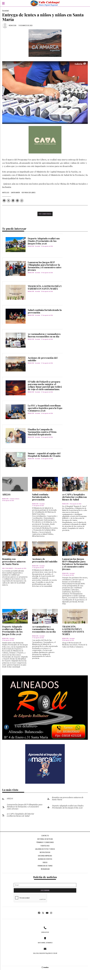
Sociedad (5, 11)
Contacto (45, 836)
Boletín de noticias (45, 877)
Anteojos (5, 192)
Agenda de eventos (45, 859)
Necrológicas (45, 852)
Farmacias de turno (45, 866)
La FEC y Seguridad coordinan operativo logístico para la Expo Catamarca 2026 (45, 408)
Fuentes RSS (45, 846)
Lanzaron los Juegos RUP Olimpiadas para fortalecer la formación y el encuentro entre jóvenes (44, 266)
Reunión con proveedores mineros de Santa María (14, 561)
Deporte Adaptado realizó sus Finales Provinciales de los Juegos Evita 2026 (44, 241)
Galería (78, 63)
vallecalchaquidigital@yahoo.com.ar (45, 953)
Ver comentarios (45, 214)
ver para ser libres (28, 192)
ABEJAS (6, 494)
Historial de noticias (45, 839)
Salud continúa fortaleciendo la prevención (45, 311)
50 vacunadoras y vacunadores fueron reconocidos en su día (44, 335)
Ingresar (46, 869)
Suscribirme (45, 890)
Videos (45, 862)
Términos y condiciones (45, 842)
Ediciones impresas (45, 856)
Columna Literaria (14, 498)
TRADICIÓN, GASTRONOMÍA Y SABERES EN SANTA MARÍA (45, 287)
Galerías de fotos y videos (45, 849)
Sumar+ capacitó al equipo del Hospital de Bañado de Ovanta (44, 454)
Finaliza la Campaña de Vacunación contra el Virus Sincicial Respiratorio (42, 432)
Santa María (15, 192)
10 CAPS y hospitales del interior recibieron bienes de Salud (74, 497)
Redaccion (12, 25)
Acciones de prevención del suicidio (42, 359)
